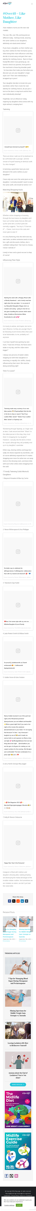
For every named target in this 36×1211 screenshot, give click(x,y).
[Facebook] (6, 1176)
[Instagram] (16, 1176)
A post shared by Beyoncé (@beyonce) (15, 524)
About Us (22, 1195)
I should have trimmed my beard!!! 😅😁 (16, 147)
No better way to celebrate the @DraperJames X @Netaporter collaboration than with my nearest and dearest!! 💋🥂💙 (17, 570)
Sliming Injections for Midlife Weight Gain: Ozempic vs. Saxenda (18, 1013)
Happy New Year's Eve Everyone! (14, 863)
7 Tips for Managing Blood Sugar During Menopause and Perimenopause (18, 980)
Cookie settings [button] (9, 1205)
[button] (4, 929)
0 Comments (6, 941)
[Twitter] (11, 1176)
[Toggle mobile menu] (32, 4)
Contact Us (29, 1195)
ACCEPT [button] (19, 1205)
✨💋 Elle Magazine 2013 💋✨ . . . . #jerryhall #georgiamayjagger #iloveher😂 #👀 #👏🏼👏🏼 (17, 805)
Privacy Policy (15, 1195)
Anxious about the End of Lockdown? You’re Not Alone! (18, 1075)
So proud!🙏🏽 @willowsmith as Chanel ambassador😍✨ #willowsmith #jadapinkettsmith (15, 665)
